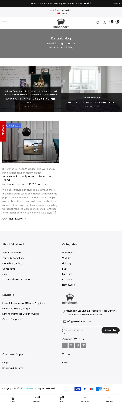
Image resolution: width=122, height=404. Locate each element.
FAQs (5, 362)
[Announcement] (61, 4)
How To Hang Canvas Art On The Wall (30, 101)
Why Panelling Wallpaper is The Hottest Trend (27, 178)
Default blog (12, 125)
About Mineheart (11, 252)
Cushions (67, 279)
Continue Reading (13, 218)
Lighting (66, 263)
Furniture (67, 274)
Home (52, 47)
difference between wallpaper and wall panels (28, 169)
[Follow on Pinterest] (83, 345)
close (7, 4)
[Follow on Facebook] (65, 345)
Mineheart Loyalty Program (17, 308)
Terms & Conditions (13, 258)
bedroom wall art (36, 94)
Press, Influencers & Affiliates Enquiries (23, 303)
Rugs (65, 268)
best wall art (51, 94)
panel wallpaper (11, 172)
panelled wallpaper (31, 172)
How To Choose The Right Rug (91, 102)
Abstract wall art (33, 91)
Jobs (4, 274)
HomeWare (68, 284)
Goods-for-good (11, 319)
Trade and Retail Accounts (17, 279)
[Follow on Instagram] (77, 345)
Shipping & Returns (12, 368)
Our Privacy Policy (12, 263)
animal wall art (19, 94)
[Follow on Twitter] (71, 345)
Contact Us (8, 268)
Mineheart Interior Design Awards (20, 313)
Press (65, 362)
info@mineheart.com (63, 10)
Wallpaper (67, 252)
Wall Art (66, 258)
